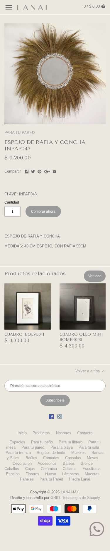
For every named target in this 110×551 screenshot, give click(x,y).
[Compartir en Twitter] (33, 170)
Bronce (87, 463)
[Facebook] (51, 416)
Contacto (84, 433)
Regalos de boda (51, 452)
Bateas (69, 463)
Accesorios (47, 463)
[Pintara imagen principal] (39, 170)
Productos (41, 433)
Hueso (50, 474)
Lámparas (70, 474)
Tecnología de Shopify (81, 497)
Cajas (30, 468)
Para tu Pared (51, 479)
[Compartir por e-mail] (54, 170)
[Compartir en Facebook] (26, 170)
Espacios (17, 442)
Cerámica (49, 468)
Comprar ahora (43, 211)
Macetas (92, 474)
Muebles (78, 452)
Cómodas (51, 458)
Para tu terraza (18, 452)
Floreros (32, 474)
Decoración (22, 463)
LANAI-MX (70, 492)
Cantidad (11, 202)
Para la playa (61, 447)
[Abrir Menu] (8, 7)
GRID (55, 497)
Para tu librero (70, 442)
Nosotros (63, 433)
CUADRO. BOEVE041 (24, 334)
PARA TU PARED (19, 132)
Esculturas (91, 468)
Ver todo (94, 276)
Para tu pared (32, 447)
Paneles (27, 479)
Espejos (13, 474)
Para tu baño (42, 442)
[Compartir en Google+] (47, 170)
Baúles (31, 458)
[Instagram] (59, 416)
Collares (70, 468)
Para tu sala (89, 447)
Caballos (11, 468)
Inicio (22, 433)
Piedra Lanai (79, 479)
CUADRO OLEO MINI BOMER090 (81, 337)
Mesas (92, 458)
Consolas (73, 458)
